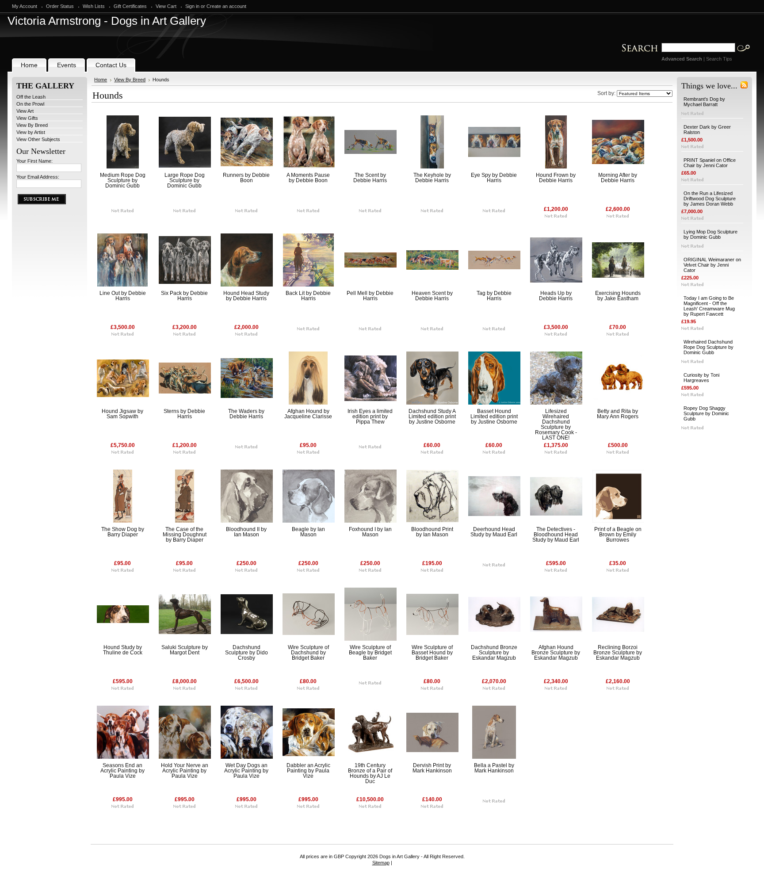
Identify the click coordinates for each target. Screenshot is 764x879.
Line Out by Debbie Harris (122, 295)
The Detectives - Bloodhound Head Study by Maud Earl (555, 535)
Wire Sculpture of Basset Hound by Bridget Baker (432, 653)
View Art (25, 111)
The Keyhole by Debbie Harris (432, 177)
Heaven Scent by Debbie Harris (432, 295)
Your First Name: (34, 161)
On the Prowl (30, 104)
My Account (24, 6)
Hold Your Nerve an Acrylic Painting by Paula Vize (184, 771)
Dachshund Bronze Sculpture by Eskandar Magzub (494, 653)
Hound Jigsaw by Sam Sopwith (122, 414)
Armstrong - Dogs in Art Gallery (107, 21)
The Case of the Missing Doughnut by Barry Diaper (184, 535)
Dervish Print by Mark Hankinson (432, 768)
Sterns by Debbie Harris (184, 414)
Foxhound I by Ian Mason (370, 532)
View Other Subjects (38, 139)
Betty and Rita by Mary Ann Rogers (617, 414)
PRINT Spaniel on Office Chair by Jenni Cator (710, 162)
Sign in (192, 6)
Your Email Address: (37, 177)
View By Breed (32, 125)
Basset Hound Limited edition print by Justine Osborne (494, 416)
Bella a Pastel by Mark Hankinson (494, 768)
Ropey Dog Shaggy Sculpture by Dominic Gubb (706, 413)
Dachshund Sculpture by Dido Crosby (246, 653)
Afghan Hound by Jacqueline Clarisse (308, 414)
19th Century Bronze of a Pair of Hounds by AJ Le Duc (370, 773)
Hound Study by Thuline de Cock (122, 650)
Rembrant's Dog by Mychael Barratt (704, 101)
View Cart (166, 6)
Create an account (226, 6)
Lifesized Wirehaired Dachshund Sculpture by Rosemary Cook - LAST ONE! (556, 424)
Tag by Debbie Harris (494, 295)
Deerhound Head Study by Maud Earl (493, 532)
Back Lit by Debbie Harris (308, 295)
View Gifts (27, 118)
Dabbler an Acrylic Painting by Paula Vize (308, 771)
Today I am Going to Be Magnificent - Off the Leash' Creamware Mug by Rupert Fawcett (709, 306)
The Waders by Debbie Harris (246, 414)
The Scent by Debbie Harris (370, 177)
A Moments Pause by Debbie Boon (308, 177)
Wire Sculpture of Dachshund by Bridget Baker (308, 653)
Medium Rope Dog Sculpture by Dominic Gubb (122, 180)
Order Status (60, 6)
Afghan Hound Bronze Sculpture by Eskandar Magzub (555, 653)
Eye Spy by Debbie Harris (494, 177)
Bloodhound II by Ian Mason (246, 532)
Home (100, 79)
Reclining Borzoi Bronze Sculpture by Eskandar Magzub (617, 653)
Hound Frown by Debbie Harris (556, 177)
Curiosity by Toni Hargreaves (701, 377)
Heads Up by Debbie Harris (556, 295)
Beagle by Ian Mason (308, 532)
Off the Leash (31, 96)
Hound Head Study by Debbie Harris (246, 295)
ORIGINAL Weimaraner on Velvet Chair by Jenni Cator (712, 265)
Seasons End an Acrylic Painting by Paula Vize (122, 771)
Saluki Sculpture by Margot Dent (184, 650)
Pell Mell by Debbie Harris (370, 295)
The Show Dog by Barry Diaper (122, 532)
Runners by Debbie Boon (246, 177)
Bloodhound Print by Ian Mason (432, 532)
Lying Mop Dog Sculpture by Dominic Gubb (710, 234)
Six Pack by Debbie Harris (184, 295)
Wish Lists (94, 6)
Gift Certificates (130, 6)
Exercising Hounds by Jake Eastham (618, 295)
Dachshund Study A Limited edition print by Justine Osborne (432, 416)
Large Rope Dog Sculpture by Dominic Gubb (184, 180)
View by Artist (30, 132)
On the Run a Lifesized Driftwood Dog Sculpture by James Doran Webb (710, 198)
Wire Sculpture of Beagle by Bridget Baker (370, 653)
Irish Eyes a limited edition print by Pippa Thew (370, 416)
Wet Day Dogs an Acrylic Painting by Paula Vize (246, 771)
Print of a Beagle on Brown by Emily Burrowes (618, 535)
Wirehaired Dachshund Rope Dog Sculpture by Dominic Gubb (708, 347)
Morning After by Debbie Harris (617, 177)
